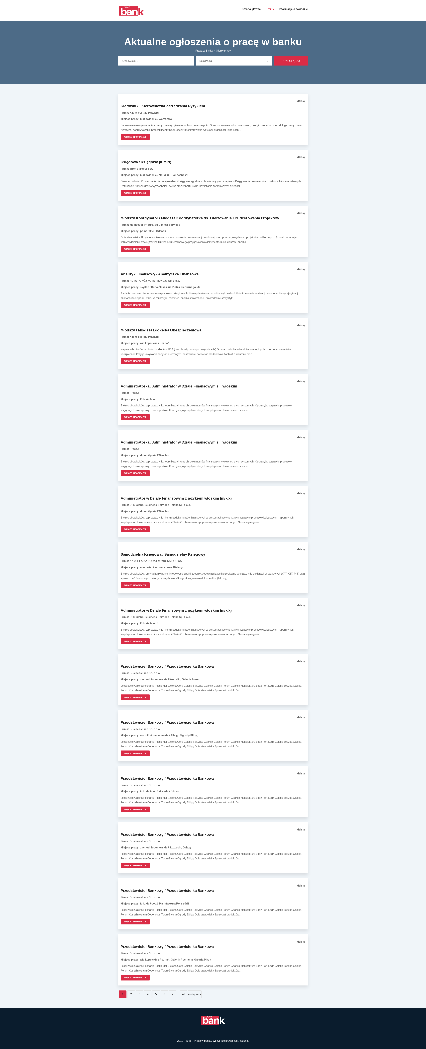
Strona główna (251, 9)
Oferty (269, 9)
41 (183, 994)
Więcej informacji (135, 137)
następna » (194, 994)
